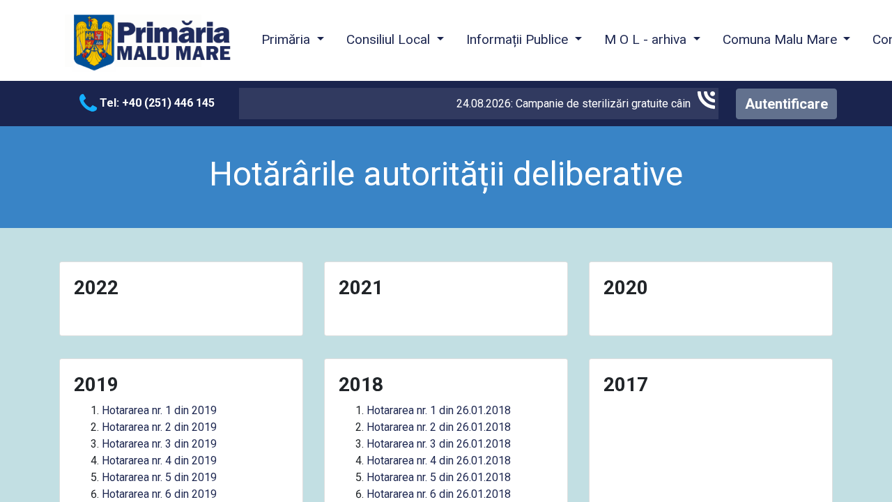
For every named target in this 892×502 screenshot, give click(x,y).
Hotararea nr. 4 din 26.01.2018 (439, 460)
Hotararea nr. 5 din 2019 (159, 477)
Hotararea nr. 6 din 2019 (159, 494)
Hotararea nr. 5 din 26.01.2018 (439, 477)
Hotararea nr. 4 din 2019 (159, 460)
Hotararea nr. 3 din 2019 (159, 443)
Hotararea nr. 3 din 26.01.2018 (439, 443)
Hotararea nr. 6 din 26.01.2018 (439, 494)
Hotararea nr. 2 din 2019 (159, 427)
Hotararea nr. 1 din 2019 (159, 410)
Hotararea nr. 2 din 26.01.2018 (439, 427)
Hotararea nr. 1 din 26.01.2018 (439, 410)
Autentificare (786, 104)
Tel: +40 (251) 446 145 (156, 102)
